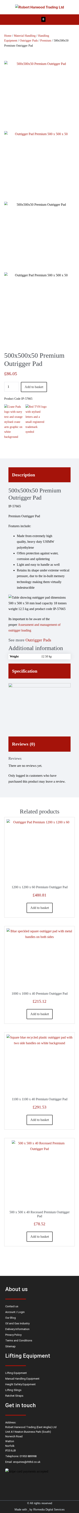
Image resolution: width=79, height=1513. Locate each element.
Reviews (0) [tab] (23, 744)
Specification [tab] (24, 671)
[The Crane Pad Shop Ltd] (14, 421)
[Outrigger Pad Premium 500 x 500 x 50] (39, 96)
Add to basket (34, 387)
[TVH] (36, 421)
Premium (45, 40)
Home (7, 35)
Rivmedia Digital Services (49, 1509)
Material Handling (25, 35)
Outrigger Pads (29, 40)
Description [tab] (23, 474)
